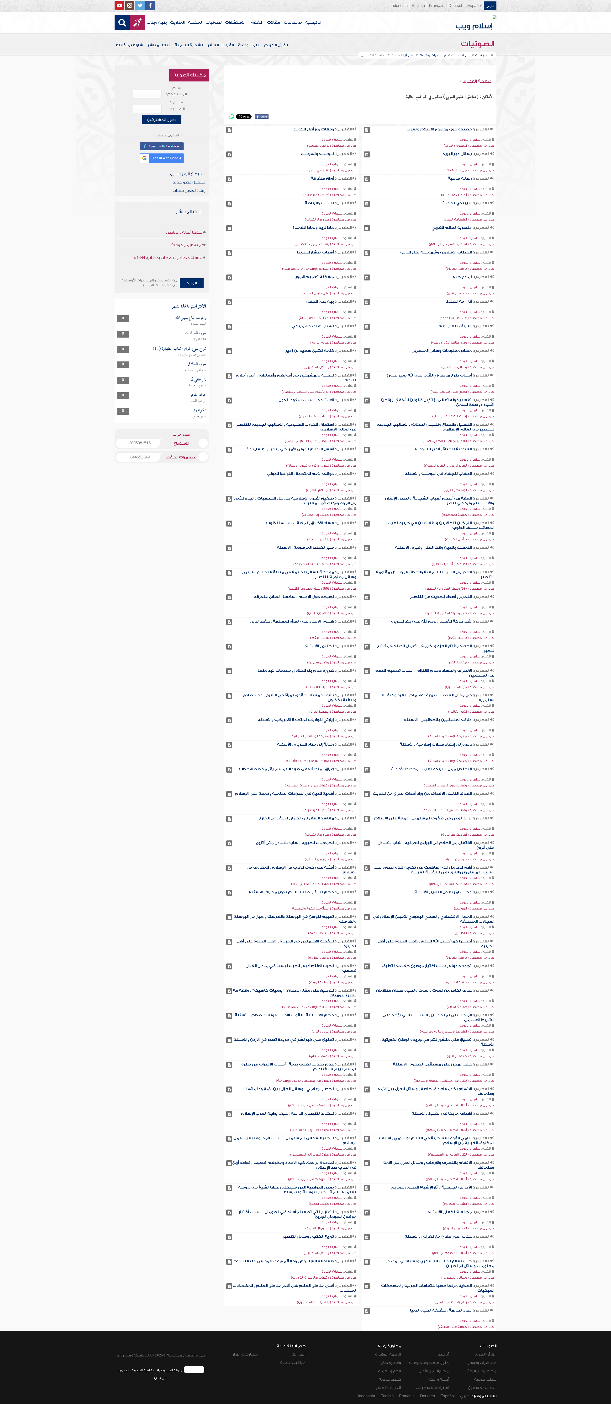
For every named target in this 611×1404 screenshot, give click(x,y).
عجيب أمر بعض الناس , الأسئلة (443, 892)
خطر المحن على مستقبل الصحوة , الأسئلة (432, 1064)
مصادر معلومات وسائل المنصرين (441, 351)
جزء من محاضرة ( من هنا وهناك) (469, 170)
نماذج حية (462, 277)
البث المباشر (158, 45)
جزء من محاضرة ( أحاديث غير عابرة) (467, 195)
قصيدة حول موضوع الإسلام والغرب (439, 129)
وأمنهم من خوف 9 (187, 245)
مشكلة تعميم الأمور (314, 277)
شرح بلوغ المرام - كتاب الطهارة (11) (179, 349)
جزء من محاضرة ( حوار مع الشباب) (330, 219)
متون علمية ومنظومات (429, 1363)
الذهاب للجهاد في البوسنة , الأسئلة (438, 474)
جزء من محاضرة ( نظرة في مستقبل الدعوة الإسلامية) (454, 1080)
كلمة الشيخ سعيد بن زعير (309, 351)
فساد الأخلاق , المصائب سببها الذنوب (300, 523)
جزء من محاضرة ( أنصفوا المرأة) (332, 711)
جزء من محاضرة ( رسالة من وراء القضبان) (325, 244)
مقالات (273, 22)
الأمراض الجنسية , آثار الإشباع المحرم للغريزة (431, 1187)
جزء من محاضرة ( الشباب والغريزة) (468, 1203)
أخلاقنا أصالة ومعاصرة (184, 232)
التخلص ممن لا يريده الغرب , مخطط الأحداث (431, 769)
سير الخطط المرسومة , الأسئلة (305, 547)
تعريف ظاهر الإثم (455, 326)
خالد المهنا (200, 339)
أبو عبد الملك (198, 401)
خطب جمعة (485, 1379)
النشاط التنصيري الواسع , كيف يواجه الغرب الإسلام (287, 1113)
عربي (490, 6)
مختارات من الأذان (434, 1371)
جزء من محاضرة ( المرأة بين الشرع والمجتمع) (323, 908)
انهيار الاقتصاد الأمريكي (313, 326)
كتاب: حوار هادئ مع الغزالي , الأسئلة (438, 1236)
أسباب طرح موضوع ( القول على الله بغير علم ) (429, 375)
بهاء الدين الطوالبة (195, 370)
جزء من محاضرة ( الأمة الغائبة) (471, 711)
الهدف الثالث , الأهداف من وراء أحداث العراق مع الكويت (422, 793)
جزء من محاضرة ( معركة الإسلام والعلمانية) (461, 736)
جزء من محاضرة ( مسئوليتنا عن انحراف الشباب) (321, 761)
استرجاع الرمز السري (187, 174)
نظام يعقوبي (199, 416)
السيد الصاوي (198, 324)
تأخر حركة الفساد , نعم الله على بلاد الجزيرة (431, 621)
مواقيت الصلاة (293, 1363)
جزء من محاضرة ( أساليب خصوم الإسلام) (463, 1253)
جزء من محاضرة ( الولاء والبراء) (334, 1031)
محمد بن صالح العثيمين (192, 355)
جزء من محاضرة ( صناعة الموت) (332, 982)
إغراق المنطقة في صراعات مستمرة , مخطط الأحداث (286, 769)
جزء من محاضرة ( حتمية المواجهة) (468, 514)
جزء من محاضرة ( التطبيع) (474, 933)
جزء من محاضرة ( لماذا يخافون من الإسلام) (461, 244)
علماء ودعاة (249, 45)
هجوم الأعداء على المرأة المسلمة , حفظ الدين (292, 621)
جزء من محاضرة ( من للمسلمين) (331, 662)
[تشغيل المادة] (367, 130)
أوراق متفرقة (322, 178)
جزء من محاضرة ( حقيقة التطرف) (468, 982)
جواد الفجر (198, 395)
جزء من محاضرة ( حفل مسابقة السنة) (327, 318)
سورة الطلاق (196, 364)
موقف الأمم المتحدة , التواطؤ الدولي (300, 474)
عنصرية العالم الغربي (452, 228)
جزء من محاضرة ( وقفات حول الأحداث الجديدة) (458, 785)
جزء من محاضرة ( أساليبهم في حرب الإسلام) (460, 1105)
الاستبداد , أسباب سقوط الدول (306, 400)
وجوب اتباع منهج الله (190, 318)
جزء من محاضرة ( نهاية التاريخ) (333, 342)
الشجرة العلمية (188, 45)
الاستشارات (235, 22)
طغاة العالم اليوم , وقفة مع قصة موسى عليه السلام (283, 1261)
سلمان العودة (469, 139)
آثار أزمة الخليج (459, 301)
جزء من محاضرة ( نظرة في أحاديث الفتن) (463, 564)
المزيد (192, 283)
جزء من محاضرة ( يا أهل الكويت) (331, 145)
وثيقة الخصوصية (169, 1370)
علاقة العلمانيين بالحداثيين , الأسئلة (438, 720)
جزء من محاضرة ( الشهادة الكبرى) (468, 219)
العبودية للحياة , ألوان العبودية (443, 449)
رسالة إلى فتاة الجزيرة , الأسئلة (305, 744)
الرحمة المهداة (388, 1354)
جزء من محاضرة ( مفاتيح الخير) (471, 662)
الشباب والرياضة (319, 203)
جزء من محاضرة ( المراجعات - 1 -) (331, 687)
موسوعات (293, 22)
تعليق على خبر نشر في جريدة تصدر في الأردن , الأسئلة (283, 1040)
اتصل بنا (123, 1370)
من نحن (160, 1378)
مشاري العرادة (197, 385)
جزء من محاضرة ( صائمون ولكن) (331, 613)
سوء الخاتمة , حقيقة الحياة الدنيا (441, 1310)
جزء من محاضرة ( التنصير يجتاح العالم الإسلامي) (458, 441)
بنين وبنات (157, 22)
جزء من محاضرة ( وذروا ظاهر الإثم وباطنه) (462, 342)
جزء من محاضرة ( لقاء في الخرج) (331, 170)
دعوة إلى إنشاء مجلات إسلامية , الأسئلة (436, 744)
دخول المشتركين (162, 120)
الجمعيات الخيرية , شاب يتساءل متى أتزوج (295, 843)
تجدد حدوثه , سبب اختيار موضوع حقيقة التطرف (427, 966)
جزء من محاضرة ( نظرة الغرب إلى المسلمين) (323, 1130)
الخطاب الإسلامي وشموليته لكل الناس (436, 252)
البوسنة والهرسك (317, 154)
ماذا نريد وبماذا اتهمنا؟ (313, 228)
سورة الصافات (195, 333)
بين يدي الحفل (320, 301)
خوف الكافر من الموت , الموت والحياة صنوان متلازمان (424, 990)
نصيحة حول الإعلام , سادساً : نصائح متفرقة (294, 597)
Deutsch (455, 6)
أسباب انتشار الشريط (315, 252)
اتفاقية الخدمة (143, 1370)
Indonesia (399, 6)
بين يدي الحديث (457, 203)
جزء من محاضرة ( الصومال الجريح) (468, 1228)
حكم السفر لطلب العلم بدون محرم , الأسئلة (291, 892)
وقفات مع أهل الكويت (313, 129)
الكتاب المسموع (482, 1388)
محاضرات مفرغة (481, 1371)
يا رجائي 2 (198, 379)
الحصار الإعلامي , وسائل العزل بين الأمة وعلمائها (290, 1089)
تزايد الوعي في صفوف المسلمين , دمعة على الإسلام (423, 818)
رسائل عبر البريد (457, 154)
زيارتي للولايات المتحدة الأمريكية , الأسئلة (296, 720)
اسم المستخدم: (176, 91)
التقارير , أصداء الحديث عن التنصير (441, 597)
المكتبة (195, 22)
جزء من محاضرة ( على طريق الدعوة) (329, 293)
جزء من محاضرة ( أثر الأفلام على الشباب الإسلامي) (319, 391)
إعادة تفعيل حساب (189, 190)
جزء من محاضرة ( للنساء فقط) (471, 638)
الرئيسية (313, 22)
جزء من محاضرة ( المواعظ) (474, 908)
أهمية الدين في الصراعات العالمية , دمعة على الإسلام (284, 793)
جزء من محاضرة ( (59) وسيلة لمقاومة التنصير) (459, 588)
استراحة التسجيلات (432, 1388)
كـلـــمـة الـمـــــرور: (176, 106)
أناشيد (443, 1354)
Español (474, 6)
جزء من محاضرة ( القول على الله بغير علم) (462, 391)
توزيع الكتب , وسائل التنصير (308, 1236)
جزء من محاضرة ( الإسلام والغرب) (469, 145)
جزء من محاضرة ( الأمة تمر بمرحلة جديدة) (324, 564)
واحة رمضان (390, 1363)
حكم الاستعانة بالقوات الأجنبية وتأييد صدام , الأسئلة (284, 1015)
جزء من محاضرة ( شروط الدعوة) (332, 933)
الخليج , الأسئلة (319, 646)
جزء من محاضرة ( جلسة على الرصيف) (466, 1327)
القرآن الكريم (276, 45)
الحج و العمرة (389, 1371)
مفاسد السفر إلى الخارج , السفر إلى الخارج (296, 818)
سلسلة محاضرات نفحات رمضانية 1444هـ (168, 258)
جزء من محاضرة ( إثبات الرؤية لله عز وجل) (463, 416)
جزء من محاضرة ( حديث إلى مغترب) (329, 514)
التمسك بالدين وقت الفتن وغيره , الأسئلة (433, 547)
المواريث (177, 22)
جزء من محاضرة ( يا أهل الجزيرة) (470, 268)
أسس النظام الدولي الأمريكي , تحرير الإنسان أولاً (290, 449)
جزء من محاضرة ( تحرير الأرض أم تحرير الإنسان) (459, 465)
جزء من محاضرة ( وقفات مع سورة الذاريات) (323, 1277)
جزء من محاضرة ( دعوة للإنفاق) (470, 293)
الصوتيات (213, 22)
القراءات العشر (221, 45)
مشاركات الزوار (245, 1354)
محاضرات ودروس (481, 1363)
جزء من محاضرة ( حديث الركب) (332, 1203)
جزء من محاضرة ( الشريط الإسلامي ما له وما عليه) (319, 268)
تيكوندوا (200, 410)
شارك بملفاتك (129, 45)
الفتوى (255, 22)
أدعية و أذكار (438, 1379)
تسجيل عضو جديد (189, 182)
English (418, 6)
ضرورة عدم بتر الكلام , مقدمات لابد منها (296, 670)
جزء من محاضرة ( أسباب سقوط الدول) (327, 416)
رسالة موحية (460, 178)
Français (436, 6)
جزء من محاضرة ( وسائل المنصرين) (467, 367)
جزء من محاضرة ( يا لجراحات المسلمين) (464, 1302)
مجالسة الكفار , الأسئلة (450, 1212)
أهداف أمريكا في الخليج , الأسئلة (441, 1113)
